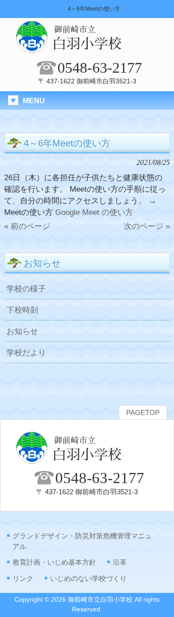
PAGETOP (143, 412)
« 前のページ (27, 226)
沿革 (120, 562)
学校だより (26, 352)
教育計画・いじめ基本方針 (54, 562)
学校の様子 (26, 288)
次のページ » (147, 226)
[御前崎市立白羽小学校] (87, 51)
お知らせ (22, 331)
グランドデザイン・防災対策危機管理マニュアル (82, 541)
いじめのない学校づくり (88, 578)
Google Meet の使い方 (94, 212)
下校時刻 (22, 310)
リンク (23, 578)
